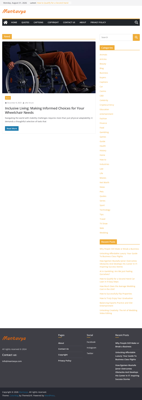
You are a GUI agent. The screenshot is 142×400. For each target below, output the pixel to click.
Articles (103, 59)
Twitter (90, 353)
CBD (102, 95)
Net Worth (104, 182)
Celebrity (104, 100)
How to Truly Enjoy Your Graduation (116, 298)
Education (104, 109)
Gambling (104, 132)
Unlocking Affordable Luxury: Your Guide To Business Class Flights (126, 356)
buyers (103, 77)
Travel (102, 219)
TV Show (103, 223)
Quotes (25, 22)
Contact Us (69, 22)
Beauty (103, 63)
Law (101, 168)
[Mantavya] (5, 22)
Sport (102, 205)
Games (103, 136)
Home (14, 22)
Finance (103, 123)
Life (101, 173)
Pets (102, 191)
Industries (104, 164)
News (102, 187)
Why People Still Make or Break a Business (119, 249)
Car (101, 86)
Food (102, 127)
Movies (103, 178)
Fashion (103, 118)
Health (103, 146)
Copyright (53, 22)
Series (102, 200)
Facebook (91, 342)
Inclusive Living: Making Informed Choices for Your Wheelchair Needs (44, 110)
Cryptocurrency (107, 104)
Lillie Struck (29, 103)
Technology (105, 210)
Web (102, 228)
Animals (103, 54)
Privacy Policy (98, 22)
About (83, 22)
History (103, 150)
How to (103, 159)
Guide (102, 141)
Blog (8, 98)
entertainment (106, 114)
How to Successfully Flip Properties (116, 293)
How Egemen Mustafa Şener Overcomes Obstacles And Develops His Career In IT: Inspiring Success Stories (119, 264)
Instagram (92, 347)
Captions (38, 22)
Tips (102, 214)
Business (104, 73)
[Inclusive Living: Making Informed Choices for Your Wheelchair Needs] (49, 67)
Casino (103, 91)
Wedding (104, 232)
